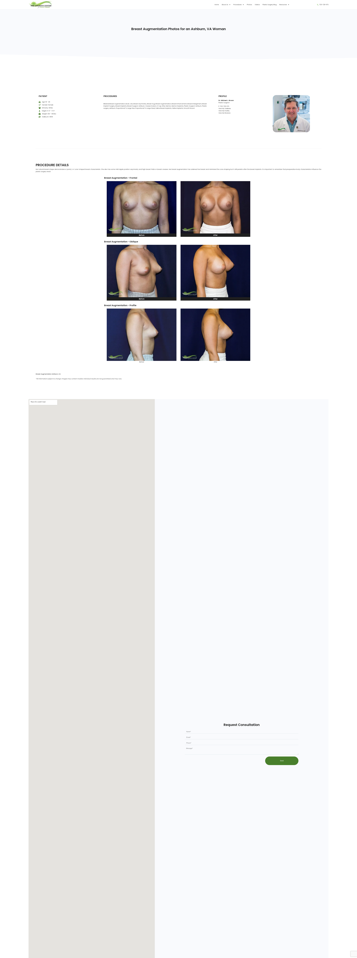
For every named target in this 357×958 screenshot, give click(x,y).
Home (217, 5)
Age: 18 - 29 (46, 102)
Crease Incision (150, 106)
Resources (283, 5)
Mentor (168, 106)
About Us (225, 5)
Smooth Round (189, 108)
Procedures (237, 5)
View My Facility (224, 111)
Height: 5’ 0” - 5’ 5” (48, 111)
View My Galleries (224, 108)
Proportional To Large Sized (145, 108)
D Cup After (161, 106)
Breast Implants (121, 106)
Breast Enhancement (179, 104)
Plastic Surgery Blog (270, 5)
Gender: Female (47, 105)
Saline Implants (177, 108)
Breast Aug (151, 104)
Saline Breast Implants (163, 108)
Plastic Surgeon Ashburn (192, 106)
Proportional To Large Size (125, 108)
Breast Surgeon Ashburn (136, 106)
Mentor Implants (177, 106)
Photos (249, 5)
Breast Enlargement (194, 104)
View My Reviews (224, 113)
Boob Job (129, 104)
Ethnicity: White (47, 108)
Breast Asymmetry (139, 104)
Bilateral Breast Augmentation (114, 104)
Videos (257, 5)
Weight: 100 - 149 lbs (49, 114)
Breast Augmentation (163, 104)
